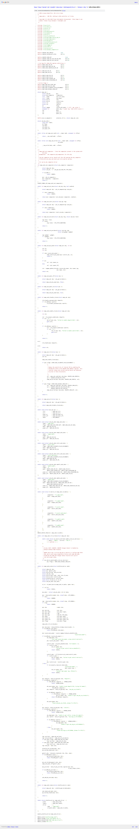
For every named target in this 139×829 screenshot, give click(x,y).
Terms (16, 826)
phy (85, 7)
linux (35, 7)
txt (133, 826)
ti (87, 7)
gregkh (53, 7)
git (48, 7)
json (136, 826)
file (64, 10)
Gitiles (8, 826)
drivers (80, 7)
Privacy (12, 826)
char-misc (59, 7)
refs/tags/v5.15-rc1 (69, 7)
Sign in (136, 2)
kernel (44, 7)
